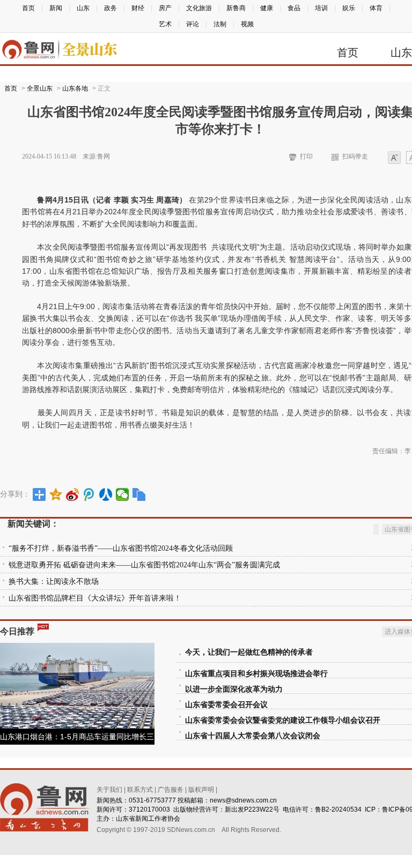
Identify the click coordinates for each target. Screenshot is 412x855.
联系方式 (140, 789)
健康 (266, 8)
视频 (247, 24)
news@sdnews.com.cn (243, 800)
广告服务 (170, 789)
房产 (165, 8)
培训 (321, 8)
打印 (306, 156)
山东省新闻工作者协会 (148, 818)
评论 (192, 24)
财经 (137, 8)
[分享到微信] (122, 494)
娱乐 (348, 8)
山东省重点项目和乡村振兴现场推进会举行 (256, 674)
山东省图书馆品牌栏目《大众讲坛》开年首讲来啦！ (95, 598)
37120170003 (149, 809)
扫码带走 (355, 156)
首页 (28, 8)
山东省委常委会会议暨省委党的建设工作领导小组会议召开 (282, 720)
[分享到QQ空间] (56, 494)
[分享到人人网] (106, 494)
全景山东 (40, 88)
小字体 (394, 158)
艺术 (165, 24)
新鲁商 (236, 8)
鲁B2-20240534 (338, 809)
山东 (83, 8)
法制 (220, 24)
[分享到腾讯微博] (89, 494)
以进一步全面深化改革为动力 (234, 689)
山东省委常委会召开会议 (226, 705)
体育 (376, 8)
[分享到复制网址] (139, 494)
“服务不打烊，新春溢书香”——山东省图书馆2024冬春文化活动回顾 (121, 548)
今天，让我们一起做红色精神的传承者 (249, 652)
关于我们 (109, 789)
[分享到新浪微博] (72, 494)
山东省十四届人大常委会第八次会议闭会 (252, 736)
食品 (294, 8)
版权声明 (201, 789)
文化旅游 (199, 8)
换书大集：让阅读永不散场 (54, 582)
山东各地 (75, 88)
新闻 (55, 8)
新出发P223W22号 (252, 809)
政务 (110, 8)
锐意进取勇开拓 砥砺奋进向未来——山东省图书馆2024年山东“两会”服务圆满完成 (144, 565)
